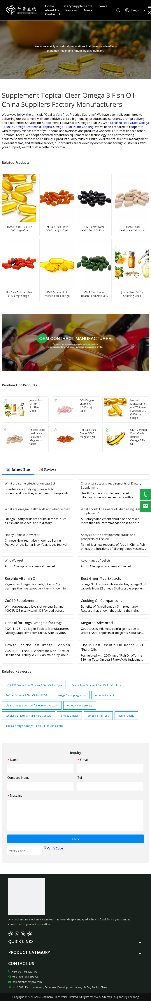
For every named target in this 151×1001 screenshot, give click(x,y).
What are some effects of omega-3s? (30, 483)
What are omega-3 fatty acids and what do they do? (37, 511)
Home (49, 6)
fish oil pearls (126, 715)
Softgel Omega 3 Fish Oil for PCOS (26, 695)
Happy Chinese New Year (22, 535)
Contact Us (53, 14)
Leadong (133, 997)
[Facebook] (10, 933)
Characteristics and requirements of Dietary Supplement (111, 485)
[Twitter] (17, 933)
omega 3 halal (69, 715)
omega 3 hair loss (98, 715)
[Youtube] (23, 933)
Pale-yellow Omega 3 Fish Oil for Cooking (96, 685)
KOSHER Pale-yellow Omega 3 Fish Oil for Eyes (34, 685)
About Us (52, 10)
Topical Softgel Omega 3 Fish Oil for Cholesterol (34, 726)
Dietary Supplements (76, 6)
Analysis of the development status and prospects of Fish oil (108, 537)
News (88, 10)
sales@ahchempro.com (27, 982)
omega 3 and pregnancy (71, 695)
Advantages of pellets (96, 560)
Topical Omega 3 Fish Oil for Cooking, (68, 127)
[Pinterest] (29, 933)
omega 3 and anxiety (79, 705)
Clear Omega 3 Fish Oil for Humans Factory (32, 705)
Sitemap (107, 997)
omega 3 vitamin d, (29, 127)
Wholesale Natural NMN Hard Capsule (28, 715)
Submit (75, 839)
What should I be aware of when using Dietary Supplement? (113, 511)
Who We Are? (14, 560)
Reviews (71, 10)
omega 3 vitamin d (106, 695)
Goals (103, 6)
